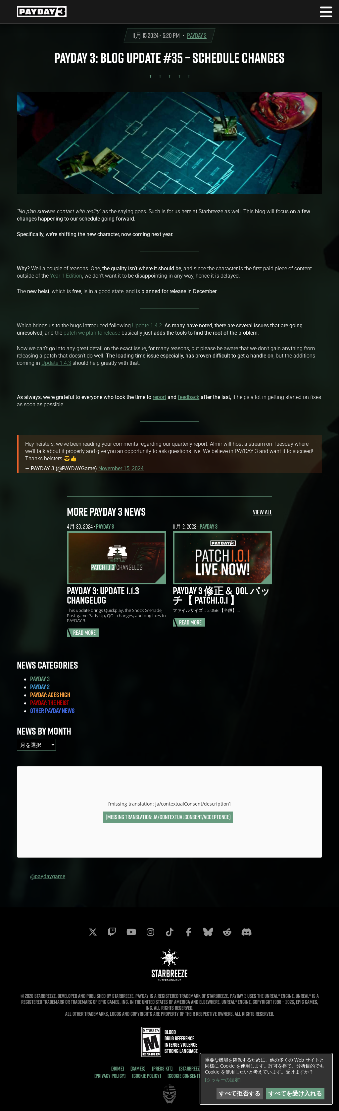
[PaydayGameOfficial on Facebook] (188, 932)
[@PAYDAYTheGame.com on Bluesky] (208, 932)
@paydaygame (47, 876)
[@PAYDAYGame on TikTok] (169, 932)
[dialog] (266, 1078)
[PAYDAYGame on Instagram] (150, 932)
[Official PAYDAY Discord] (246, 932)
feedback (188, 396)
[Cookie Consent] (184, 1075)
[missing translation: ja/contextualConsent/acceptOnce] (168, 817)
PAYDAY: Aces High (50, 694)
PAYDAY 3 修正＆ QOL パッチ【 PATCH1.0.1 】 (221, 595)
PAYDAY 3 (197, 35)
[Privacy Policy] (109, 1075)
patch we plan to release (92, 332)
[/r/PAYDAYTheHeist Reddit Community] (227, 932)
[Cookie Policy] (146, 1075)
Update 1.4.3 (56, 362)
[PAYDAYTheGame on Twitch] (112, 932)
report (159, 396)
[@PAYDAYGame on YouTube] (131, 932)
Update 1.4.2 (147, 325)
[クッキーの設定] (223, 1079)
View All (262, 512)
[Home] (117, 1068)
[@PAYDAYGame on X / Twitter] (92, 932)
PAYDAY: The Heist (49, 702)
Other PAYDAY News (52, 710)
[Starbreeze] (191, 1068)
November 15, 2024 (121, 468)
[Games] (137, 1068)
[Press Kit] (162, 1068)
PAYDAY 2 (40, 686)
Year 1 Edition (66, 275)
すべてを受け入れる (295, 1093)
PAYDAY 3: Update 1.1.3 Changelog (103, 595)
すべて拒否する (240, 1093)
